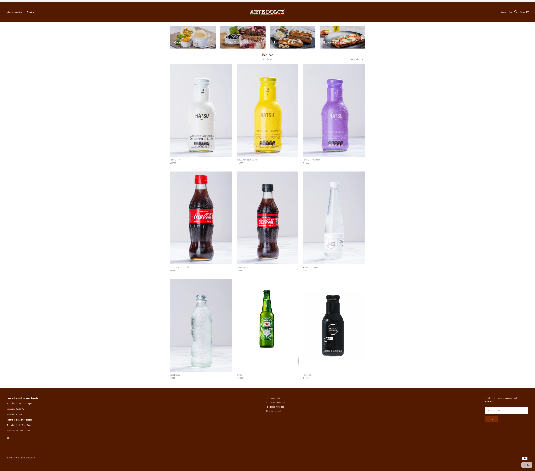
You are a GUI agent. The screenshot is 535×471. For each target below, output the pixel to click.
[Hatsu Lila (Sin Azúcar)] (334, 110)
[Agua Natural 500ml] (334, 218)
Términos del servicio (274, 411)
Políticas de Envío (273, 398)
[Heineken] (267, 325)
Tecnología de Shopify (27, 458)
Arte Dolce (16, 458)
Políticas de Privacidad (275, 407)
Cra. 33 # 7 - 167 (21, 409)
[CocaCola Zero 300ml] (267, 218)
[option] (193, 37)
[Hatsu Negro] (334, 325)
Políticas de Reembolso (275, 402)
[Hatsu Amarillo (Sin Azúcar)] (267, 110)
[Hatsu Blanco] (201, 110)
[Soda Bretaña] (201, 325)
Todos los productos (14, 12)
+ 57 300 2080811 (23, 430)
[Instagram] (8, 438)
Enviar (491, 419)
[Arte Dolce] (267, 12)
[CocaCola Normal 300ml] (201, 218)
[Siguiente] (363, 37)
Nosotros (30, 12)
